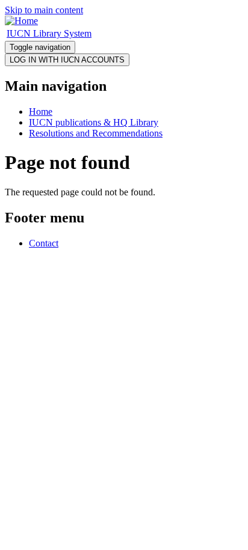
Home (40, 111)
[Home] (21, 21)
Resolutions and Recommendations (96, 133)
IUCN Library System (49, 33)
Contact (43, 243)
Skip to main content (44, 10)
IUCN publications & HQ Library (93, 122)
